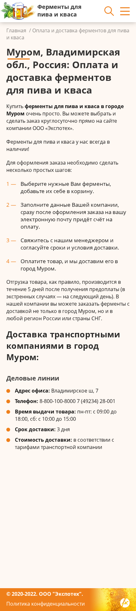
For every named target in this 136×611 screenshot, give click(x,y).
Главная (16, 30)
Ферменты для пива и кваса (59, 10)
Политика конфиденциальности (45, 603)
